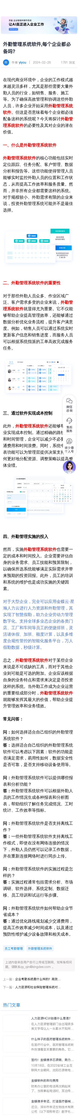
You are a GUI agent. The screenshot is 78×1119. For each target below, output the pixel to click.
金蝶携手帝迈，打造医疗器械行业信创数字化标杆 (52, 1101)
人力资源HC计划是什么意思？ (51, 1018)
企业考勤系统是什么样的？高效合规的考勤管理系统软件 (38, 979)
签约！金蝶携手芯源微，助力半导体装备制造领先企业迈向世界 (52, 1060)
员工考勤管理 (14, 948)
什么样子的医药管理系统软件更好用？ (52, 1039)
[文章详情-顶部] (39, 25)
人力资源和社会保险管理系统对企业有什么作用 (38, 987)
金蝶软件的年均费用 (44, 1080)
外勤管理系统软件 (40, 948)
